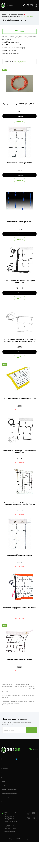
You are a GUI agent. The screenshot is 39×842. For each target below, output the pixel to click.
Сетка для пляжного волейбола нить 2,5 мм (19, 398)
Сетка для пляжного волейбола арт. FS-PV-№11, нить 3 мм (19, 608)
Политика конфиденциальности (9, 789)
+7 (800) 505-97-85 (9, 819)
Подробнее (20, 121)
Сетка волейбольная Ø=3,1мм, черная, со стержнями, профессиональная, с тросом (19, 503)
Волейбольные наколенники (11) (13, 48)
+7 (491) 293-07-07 (9, 817)
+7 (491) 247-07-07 (9, 826)
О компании (5, 768)
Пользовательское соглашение (9, 793)
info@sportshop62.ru (9, 831)
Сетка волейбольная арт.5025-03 (19, 659)
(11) (11, 45)
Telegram (22, 759)
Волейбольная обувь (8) (10, 53)
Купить (20, 116)
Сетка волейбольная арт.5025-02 (19, 555)
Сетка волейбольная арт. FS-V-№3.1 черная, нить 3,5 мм (19, 451)
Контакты (4, 785)
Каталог (35, 749)
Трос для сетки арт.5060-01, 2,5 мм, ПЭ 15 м (19, 104)
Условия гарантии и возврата (9, 773)
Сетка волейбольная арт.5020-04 (19, 163)
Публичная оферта (6, 797)
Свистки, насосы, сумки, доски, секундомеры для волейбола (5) (19, 38)
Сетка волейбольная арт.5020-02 (19, 222)
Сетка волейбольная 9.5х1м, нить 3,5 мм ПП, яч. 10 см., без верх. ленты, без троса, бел (19, 340)
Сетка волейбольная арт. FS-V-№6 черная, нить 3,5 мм (19, 281)
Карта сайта (4, 802)
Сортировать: (8, 61)
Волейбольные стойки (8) (11, 42)
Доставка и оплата (6, 777)
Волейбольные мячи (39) (10, 51)
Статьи (3, 781)
